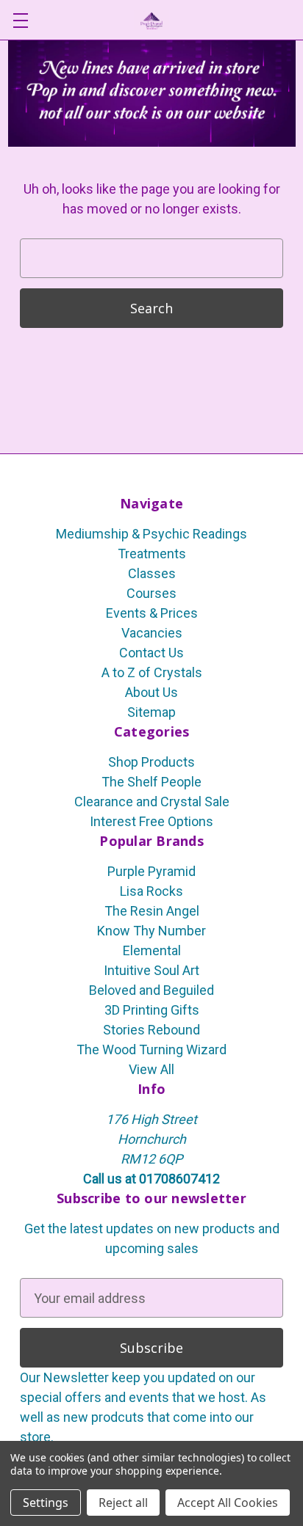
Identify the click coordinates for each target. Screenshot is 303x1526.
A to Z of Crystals (151, 672)
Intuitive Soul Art (151, 970)
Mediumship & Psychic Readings (151, 533)
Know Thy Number (151, 930)
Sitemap (151, 712)
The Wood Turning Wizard (151, 1049)
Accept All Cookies (227, 1502)
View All (151, 1069)
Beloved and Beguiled (151, 990)
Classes (152, 573)
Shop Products (151, 762)
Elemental (152, 950)
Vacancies (151, 632)
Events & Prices (152, 613)
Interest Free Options (151, 821)
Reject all (123, 1502)
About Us (151, 692)
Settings (45, 1502)
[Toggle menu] (20, 20)
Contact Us (151, 652)
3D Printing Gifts (151, 1010)
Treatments (152, 553)
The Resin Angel (151, 911)
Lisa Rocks (151, 891)
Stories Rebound (151, 1029)
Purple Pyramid (151, 871)
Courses (151, 593)
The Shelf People (151, 781)
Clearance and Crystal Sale (151, 801)
